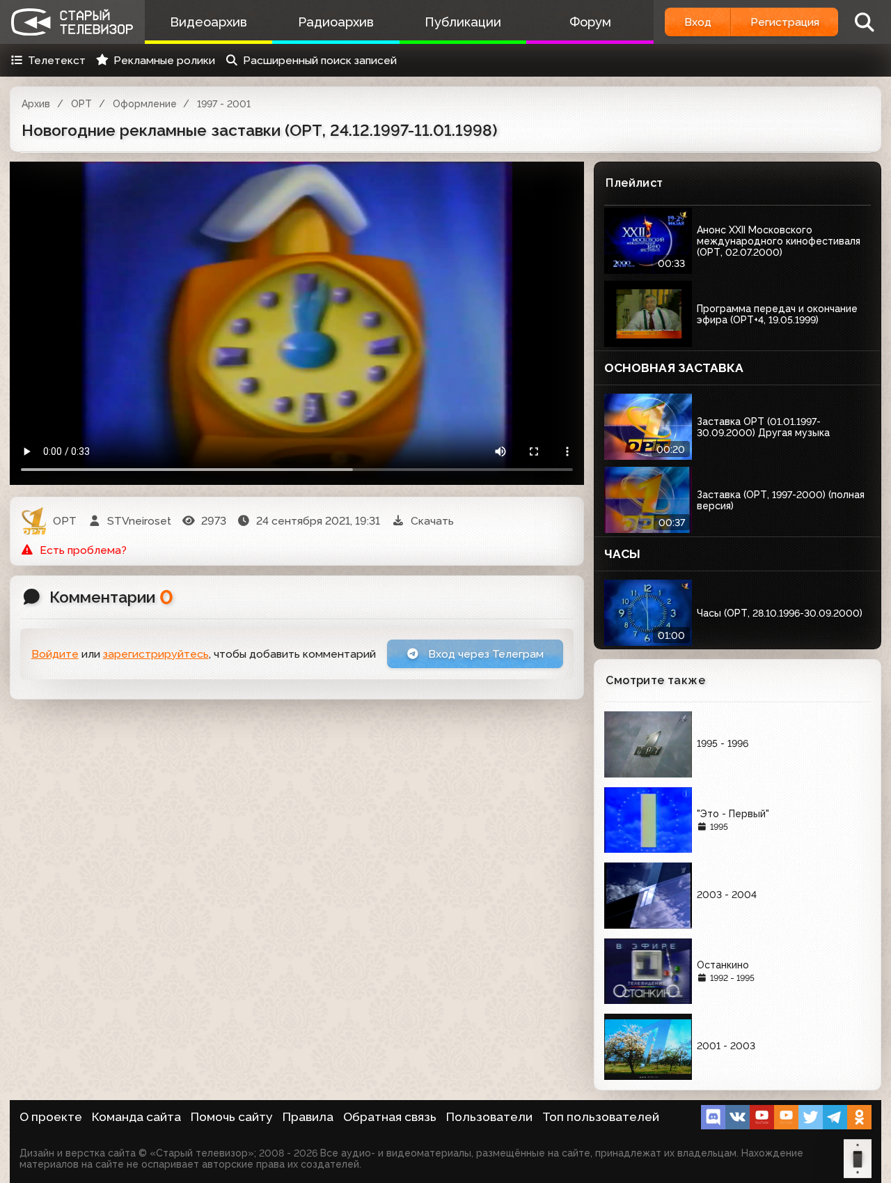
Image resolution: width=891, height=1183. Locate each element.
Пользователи (489, 1117)
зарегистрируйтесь (156, 653)
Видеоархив (208, 22)
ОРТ (81, 103)
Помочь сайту (232, 1117)
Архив (36, 103)
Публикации (463, 22)
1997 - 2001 (224, 103)
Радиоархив (336, 22)
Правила (308, 1117)
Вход (697, 22)
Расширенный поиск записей (320, 60)
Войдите (55, 653)
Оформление (145, 103)
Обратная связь (389, 1117)
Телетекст (57, 60)
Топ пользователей (600, 1117)
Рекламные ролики (164, 60)
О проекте (50, 1117)
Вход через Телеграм (484, 653)
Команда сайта (136, 1117)
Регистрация (784, 22)
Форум (590, 22)
